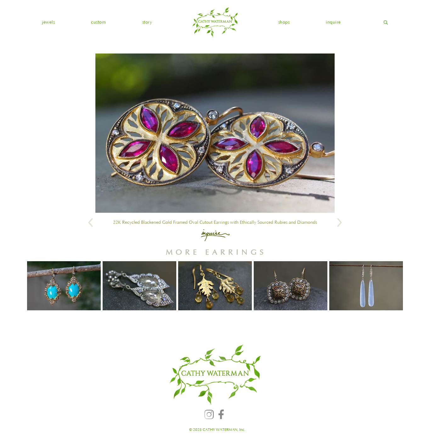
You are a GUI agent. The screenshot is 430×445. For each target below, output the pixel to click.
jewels (48, 22)
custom (98, 22)
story (147, 22)
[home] (215, 22)
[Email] (215, 235)
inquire (333, 22)
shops (284, 22)
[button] (48, 22)
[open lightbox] (215, 133)
